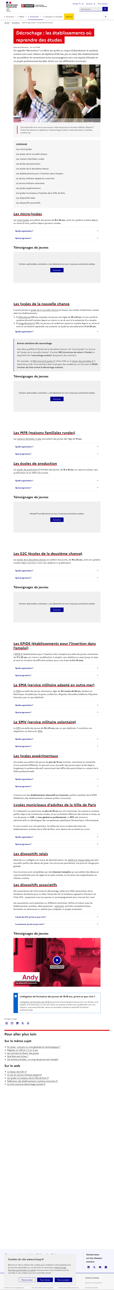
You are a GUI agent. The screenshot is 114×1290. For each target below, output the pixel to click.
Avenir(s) (69, 17)
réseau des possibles (81, 361)
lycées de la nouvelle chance (45, 310)
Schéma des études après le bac (68, 1287)
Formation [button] (10, 17)
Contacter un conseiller (54, 17)
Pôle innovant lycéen (43, 361)
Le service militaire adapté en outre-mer (35, 178)
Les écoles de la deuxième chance (32, 168)
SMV (18, 728)
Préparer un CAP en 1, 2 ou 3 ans (22, 1050)
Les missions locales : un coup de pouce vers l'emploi (32, 1059)
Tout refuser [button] (45, 1280)
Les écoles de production (28, 163)
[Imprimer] (6, 1023)
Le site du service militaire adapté (23, 1074)
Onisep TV (77, 4)
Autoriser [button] (57, 270)
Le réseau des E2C (15, 1071)
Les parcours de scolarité (93, 1283)
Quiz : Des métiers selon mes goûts (42, 1287)
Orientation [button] (34, 17)
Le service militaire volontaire (30, 183)
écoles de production (27, 469)
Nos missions (103, 4)
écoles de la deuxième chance (31, 559)
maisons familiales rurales (29, 438)
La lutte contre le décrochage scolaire (25, 1084)
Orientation (15, 22)
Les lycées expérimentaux (28, 188)
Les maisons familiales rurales (30, 158)
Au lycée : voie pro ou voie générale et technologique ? (33, 1046)
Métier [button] (21, 17)
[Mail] (12, 1023)
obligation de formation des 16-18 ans (37, 1002)
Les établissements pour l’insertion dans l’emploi (39, 173)
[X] (22, 1023)
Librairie (89, 4)
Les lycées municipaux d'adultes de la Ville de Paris (40, 193)
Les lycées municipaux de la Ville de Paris (27, 1078)
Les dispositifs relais (25, 197)
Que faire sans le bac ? (17, 1056)
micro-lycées (23, 220)
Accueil (6, 22)
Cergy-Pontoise (25, 323)
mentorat (59, 906)
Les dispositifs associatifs (28, 202)
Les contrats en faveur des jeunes (23, 1053)
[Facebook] (28, 1023)
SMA (18, 691)
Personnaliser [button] (27, 1280)
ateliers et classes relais (79, 859)
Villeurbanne (24, 317)
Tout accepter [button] (63, 1280)
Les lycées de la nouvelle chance (31, 154)
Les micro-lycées (24, 149)
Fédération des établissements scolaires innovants (31, 1081)
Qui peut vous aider (91, 1287)
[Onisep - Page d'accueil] (27, 5)
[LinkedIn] (17, 1023)
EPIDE (17, 654)
